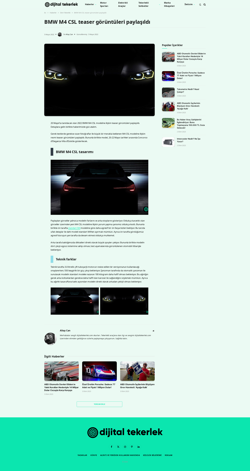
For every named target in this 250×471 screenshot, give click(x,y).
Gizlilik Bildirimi (152, 455)
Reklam (168, 455)
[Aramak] (204, 4)
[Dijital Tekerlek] (61, 4)
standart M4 (74, 227)
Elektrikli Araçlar (123, 4)
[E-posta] (35, 155)
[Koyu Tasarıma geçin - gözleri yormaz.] (200, 5)
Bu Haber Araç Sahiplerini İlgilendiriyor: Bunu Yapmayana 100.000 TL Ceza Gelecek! (191, 123)
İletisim (189, 4)
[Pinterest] (35, 149)
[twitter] (35, 135)
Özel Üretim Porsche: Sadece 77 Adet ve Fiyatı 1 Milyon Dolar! (98, 386)
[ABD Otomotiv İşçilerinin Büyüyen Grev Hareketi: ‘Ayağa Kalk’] (137, 371)
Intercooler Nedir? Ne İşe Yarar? (188, 140)
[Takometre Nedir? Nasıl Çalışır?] (168, 92)
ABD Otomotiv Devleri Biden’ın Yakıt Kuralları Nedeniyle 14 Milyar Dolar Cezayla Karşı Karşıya (61, 387)
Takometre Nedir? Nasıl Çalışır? (188, 90)
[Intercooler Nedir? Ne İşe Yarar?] (168, 142)
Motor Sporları (104, 4)
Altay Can (69, 34)
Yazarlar (82, 455)
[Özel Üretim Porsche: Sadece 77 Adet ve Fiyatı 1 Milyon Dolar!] (99, 371)
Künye (93, 455)
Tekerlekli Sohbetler (144, 4)
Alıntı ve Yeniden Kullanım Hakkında (120, 455)
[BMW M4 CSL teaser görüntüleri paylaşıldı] (99, 80)
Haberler (89, 4)
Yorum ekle (99, 404)
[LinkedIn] (35, 142)
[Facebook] (35, 129)
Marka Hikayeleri (169, 4)
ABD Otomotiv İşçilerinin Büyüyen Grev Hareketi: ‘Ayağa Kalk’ (137, 386)
